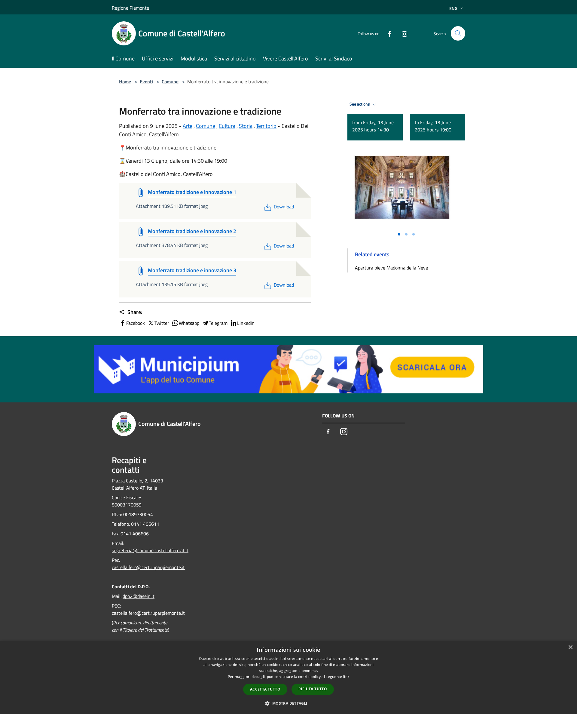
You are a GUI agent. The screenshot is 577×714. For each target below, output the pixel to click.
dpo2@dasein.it (138, 596)
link (346, 676)
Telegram (218, 323)
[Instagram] (402, 33)
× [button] (570, 647)
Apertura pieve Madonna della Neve (391, 267)
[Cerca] (458, 33)
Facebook (135, 323)
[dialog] (288, 677)
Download (283, 206)
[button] (288, 703)
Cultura (227, 126)
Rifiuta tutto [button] (312, 688)
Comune (170, 81)
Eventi (146, 81)
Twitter (161, 323)
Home (125, 81)
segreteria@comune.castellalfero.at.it (150, 550)
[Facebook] (387, 33)
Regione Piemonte (130, 7)
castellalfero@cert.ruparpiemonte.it (148, 567)
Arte (187, 126)
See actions (360, 104)
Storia (245, 126)
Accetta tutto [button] (265, 689)
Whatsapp (189, 323)
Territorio (266, 126)
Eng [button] (453, 8)
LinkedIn (246, 323)
